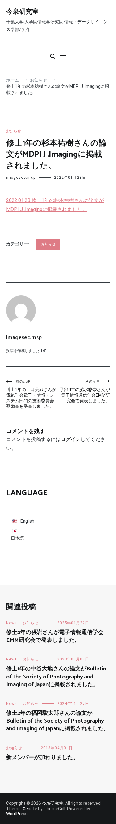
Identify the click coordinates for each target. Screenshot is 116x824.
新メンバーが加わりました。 (42, 757)
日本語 (17, 538)
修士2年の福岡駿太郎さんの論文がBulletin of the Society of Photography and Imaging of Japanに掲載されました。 (57, 721)
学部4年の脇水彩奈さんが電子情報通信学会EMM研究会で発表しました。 (85, 391)
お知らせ (13, 131)
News (11, 623)
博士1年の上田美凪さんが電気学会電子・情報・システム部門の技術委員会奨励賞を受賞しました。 (31, 394)
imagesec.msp (21, 177)
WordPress (17, 813)
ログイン (70, 439)
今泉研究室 (22, 12)
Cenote (30, 808)
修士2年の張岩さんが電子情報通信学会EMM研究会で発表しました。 (55, 636)
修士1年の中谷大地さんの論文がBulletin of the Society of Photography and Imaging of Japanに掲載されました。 (56, 676)
